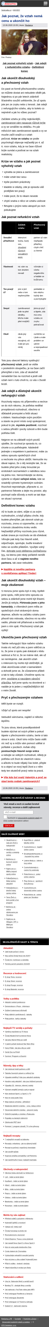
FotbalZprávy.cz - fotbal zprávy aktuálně (12, 881)
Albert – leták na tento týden (15, 1185)
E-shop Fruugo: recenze (14, 985)
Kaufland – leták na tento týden (16, 1181)
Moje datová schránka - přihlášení (17, 1102)
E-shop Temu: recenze (13, 977)
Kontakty (18, 1319)
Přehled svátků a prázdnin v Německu (19, 1219)
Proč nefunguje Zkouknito (14, 1298)
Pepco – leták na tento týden (15, 1193)
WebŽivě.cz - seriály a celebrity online (12, 852)
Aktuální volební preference (15, 1002)
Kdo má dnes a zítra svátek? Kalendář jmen (21, 1260)
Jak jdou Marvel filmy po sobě (16, 1040)
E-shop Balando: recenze (14, 989)
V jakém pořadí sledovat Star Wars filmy (19, 1044)
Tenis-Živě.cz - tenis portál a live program (12, 900)
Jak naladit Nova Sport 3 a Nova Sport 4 (20, 1243)
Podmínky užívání (29, 1319)
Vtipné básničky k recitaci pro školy (18, 1268)
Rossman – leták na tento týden (16, 1206)
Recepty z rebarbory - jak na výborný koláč (20, 1144)
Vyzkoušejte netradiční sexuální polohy (19, 1255)
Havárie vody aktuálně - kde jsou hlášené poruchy (23, 1081)
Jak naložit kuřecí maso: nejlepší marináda (20, 1160)
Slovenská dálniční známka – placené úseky (21, 1110)
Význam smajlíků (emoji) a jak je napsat (19, 1090)
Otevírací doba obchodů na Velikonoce (19, 1173)
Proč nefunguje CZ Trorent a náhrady (19, 1302)
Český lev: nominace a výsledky (17, 960)
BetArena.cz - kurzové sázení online (11, 862)
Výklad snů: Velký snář (13, 1227)
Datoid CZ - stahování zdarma (16, 1306)
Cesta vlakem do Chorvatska (15, 1251)
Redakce (29, 25)
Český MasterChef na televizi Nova (18, 1036)
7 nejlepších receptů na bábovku (17, 1139)
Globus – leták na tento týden (16, 1198)
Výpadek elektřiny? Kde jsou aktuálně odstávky (22, 1077)
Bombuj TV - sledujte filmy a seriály (18, 1286)
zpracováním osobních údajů (28, 818)
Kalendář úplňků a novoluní (15, 1223)
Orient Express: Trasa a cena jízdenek (19, 1239)
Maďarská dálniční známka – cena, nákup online (23, 1106)
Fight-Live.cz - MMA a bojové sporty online (11, 871)
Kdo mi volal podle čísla (14, 1098)
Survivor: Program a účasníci (15, 1056)
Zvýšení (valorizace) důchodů (16, 1010)
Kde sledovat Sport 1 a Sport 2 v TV (18, 1094)
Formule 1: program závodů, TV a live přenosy (22, 1126)
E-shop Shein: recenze (13, 981)
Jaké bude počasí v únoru (14, 952)
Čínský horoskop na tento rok (16, 1231)
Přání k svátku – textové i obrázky (17, 1264)
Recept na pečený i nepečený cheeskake (20, 1148)
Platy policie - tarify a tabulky (15, 1019)
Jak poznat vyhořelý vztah (18, 63)
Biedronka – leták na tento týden (17, 1202)
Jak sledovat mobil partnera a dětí (17, 1069)
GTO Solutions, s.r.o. (8, 1325)
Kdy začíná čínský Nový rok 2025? (17, 956)
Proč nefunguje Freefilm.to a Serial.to (18, 1294)
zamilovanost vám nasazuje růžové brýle (23, 123)
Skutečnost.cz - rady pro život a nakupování (12, 843)
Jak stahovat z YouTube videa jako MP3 (19, 1290)
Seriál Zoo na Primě (12, 1052)
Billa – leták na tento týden (14, 1189)
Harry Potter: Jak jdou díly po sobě (17, 1048)
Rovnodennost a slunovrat (14, 1235)
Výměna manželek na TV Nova (16, 1032)
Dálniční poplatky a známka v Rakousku (20, 1114)
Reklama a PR (6, 1319)
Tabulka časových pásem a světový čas (19, 1073)
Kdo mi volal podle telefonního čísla (18, 1247)
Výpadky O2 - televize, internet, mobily (19, 1086)
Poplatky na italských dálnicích (16, 1118)
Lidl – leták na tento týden (14, 1177)
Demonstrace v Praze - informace (17, 1006)
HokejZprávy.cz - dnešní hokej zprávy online (12, 890)
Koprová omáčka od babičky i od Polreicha (21, 1156)
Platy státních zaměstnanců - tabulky (18, 1015)
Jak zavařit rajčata (11, 1152)
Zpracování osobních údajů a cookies (16, 1322)
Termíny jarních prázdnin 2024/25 (17, 964)
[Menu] (45, 3)
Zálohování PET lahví (13, 1122)
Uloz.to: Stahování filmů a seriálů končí (19, 1281)
